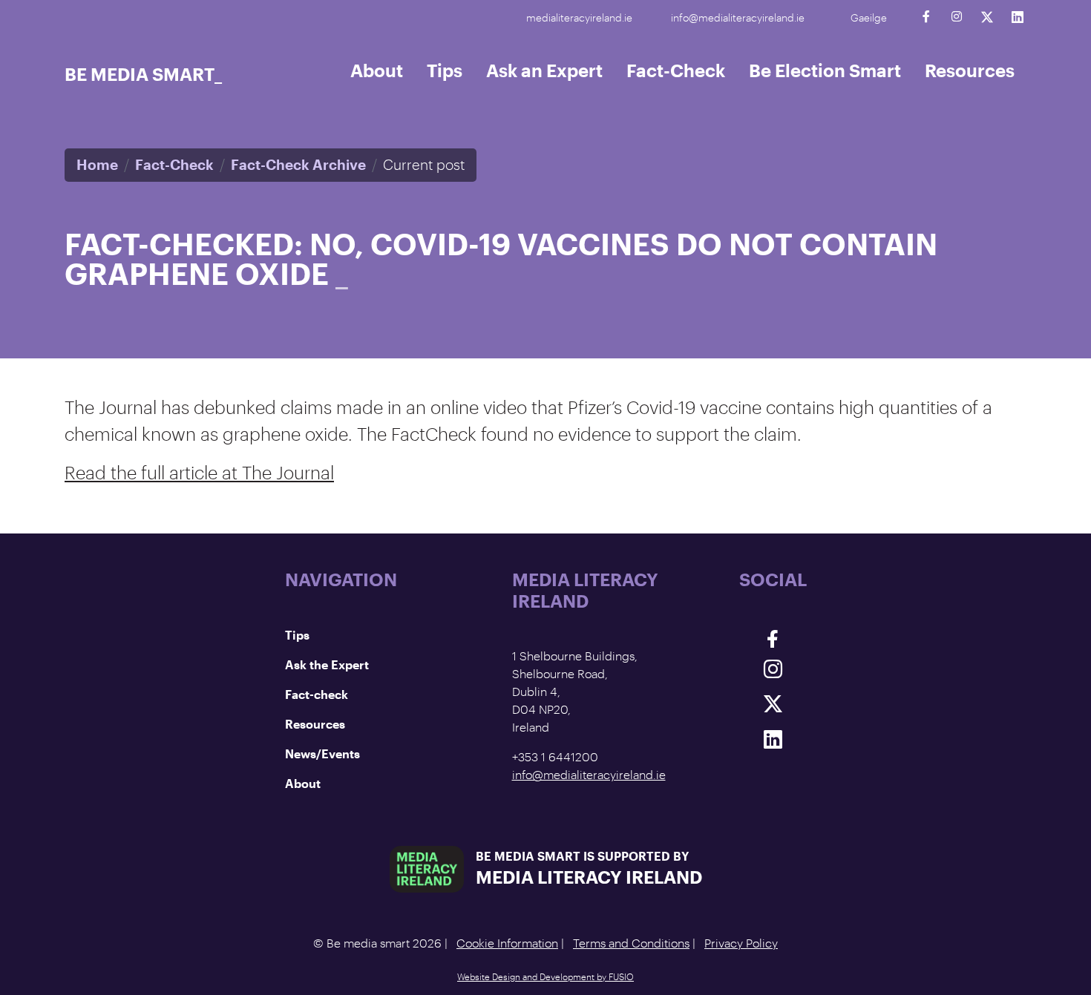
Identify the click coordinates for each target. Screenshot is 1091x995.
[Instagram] (956, 16)
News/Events (322, 753)
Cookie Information (507, 943)
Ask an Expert (544, 70)
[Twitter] (986, 16)
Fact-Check (675, 70)
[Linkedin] (1017, 16)
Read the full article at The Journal (199, 472)
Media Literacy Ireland (589, 876)
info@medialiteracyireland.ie (738, 17)
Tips (444, 70)
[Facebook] (926, 16)
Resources (970, 70)
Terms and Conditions (631, 943)
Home (97, 164)
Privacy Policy (741, 943)
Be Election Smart (825, 70)
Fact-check (316, 694)
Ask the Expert (327, 664)
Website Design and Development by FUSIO (545, 976)
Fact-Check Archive (298, 164)
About (376, 70)
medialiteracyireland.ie (579, 17)
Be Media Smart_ (143, 74)
